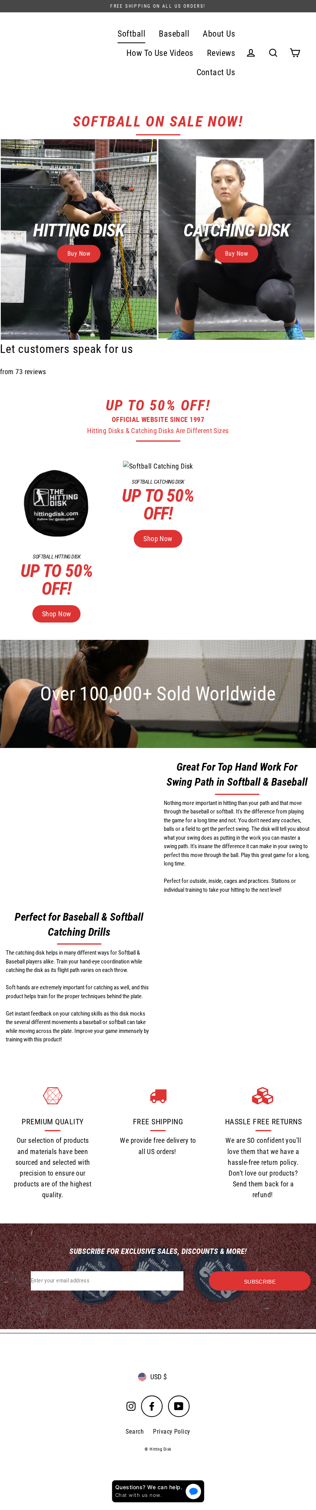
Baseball (174, 34)
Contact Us (216, 72)
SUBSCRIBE (260, 1282)
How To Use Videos (159, 53)
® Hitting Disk (158, 1449)
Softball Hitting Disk (56, 556)
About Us (219, 34)
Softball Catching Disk (158, 482)
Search (135, 1431)
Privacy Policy (171, 1431)
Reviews (221, 53)
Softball (131, 34)
